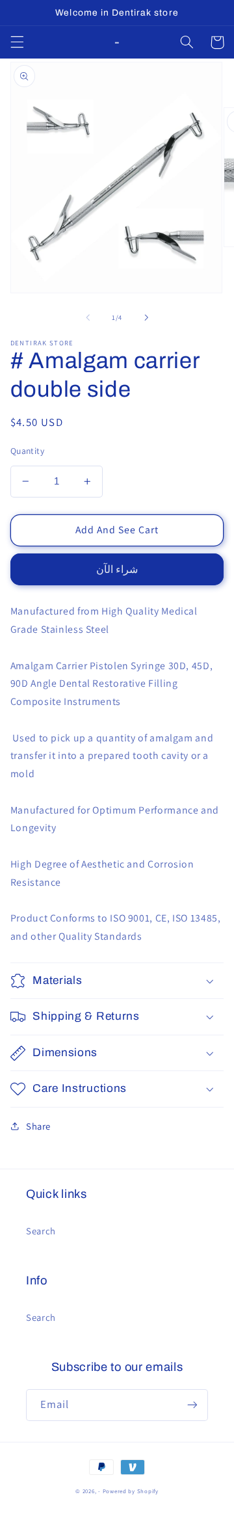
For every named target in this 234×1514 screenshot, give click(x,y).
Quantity (27, 451)
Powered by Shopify (131, 1491)
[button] (17, 42)
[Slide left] (87, 317)
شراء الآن (117, 569)
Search (41, 1231)
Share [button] (38, 1126)
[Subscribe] (192, 1405)
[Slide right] (146, 317)
